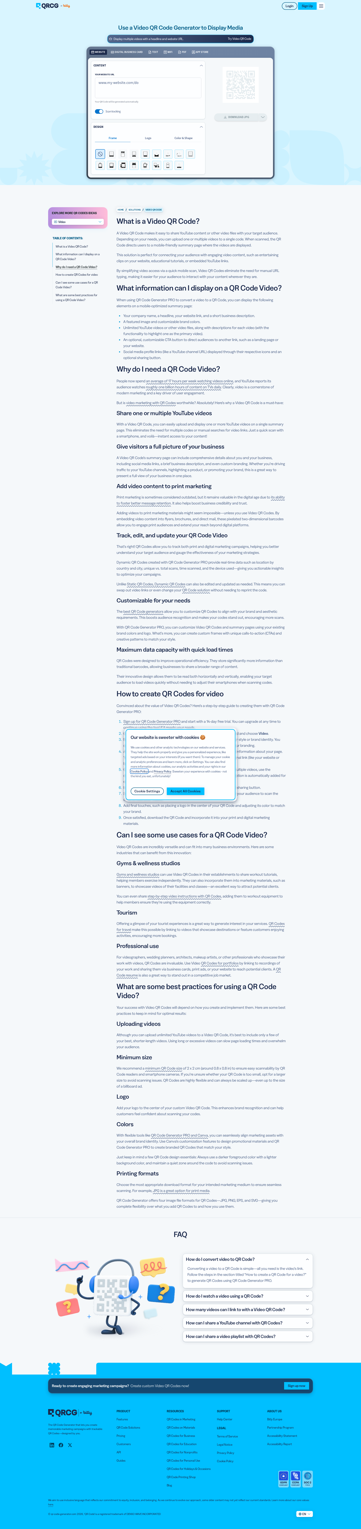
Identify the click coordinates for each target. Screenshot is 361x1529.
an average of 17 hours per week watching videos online (189, 381)
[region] (180, 765)
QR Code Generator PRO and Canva (179, 1135)
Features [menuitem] (122, 1419)
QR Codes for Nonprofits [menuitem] (182, 1452)
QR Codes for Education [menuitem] (182, 1444)
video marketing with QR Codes (151, 403)
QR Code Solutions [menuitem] (128, 1427)
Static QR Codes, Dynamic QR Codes (156, 584)
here (50, 1504)
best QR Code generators (143, 611)
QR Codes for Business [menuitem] (181, 1436)
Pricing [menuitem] (121, 1436)
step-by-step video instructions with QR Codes (184, 896)
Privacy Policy (162, 771)
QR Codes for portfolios (220, 963)
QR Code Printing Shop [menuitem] (181, 1477)
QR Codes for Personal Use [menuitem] (183, 1460)
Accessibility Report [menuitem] (279, 1444)
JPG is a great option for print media (181, 1190)
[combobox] (78, 222)
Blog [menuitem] (169, 1485)
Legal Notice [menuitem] (224, 1444)
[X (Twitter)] (70, 1445)
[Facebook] (61, 1445)
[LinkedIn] (52, 1445)
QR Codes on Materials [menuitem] (181, 1427)
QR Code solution (196, 590)
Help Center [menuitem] (224, 1419)
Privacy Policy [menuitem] (225, 1453)
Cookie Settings (147, 791)
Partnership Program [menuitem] (280, 1427)
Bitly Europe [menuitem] (274, 1419)
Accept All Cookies (186, 791)
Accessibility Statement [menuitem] (282, 1436)
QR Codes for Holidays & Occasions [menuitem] (189, 1469)
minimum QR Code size (163, 1068)
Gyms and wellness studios (138, 874)
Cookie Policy (139, 771)
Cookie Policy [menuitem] (225, 1461)
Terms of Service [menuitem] (227, 1436)
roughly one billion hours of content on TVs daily (183, 387)
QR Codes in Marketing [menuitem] (181, 1419)
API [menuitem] (119, 1452)
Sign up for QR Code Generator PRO (151, 721)
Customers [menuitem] (124, 1444)
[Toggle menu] (321, 6)
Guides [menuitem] (121, 1460)
